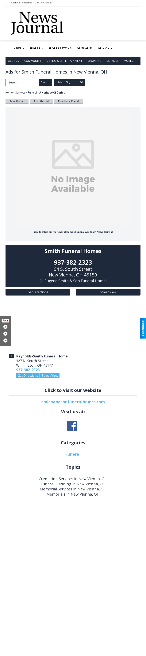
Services (112, 60)
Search (45, 82)
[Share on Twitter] (5, 333)
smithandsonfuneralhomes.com (73, 401)
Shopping (94, 60)
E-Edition (15, 2)
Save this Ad (17, 101)
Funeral (32, 92)
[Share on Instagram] (5, 340)
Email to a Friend (68, 101)
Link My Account (43, 2)
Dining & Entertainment (64, 60)
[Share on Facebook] (5, 326)
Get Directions (38, 292)
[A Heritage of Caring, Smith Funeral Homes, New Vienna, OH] (73, 168)
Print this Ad (41, 101)
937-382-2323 (28, 369)
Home (9, 92)
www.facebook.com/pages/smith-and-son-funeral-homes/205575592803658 (72, 426)
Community (32, 60)
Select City (63, 82)
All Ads (13, 60)
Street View (108, 292)
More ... (129, 60)
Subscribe (27, 2)
